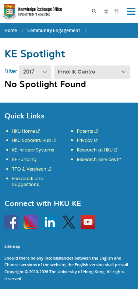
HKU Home (23, 131)
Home (10, 30)
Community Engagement (53, 30)
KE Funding (24, 159)
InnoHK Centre (76, 72)
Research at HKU (95, 150)
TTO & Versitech (29, 169)
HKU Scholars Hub (31, 140)
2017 (28, 72)
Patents (85, 131)
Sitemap (12, 246)
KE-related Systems (33, 150)
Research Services (96, 159)
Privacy (85, 140)
